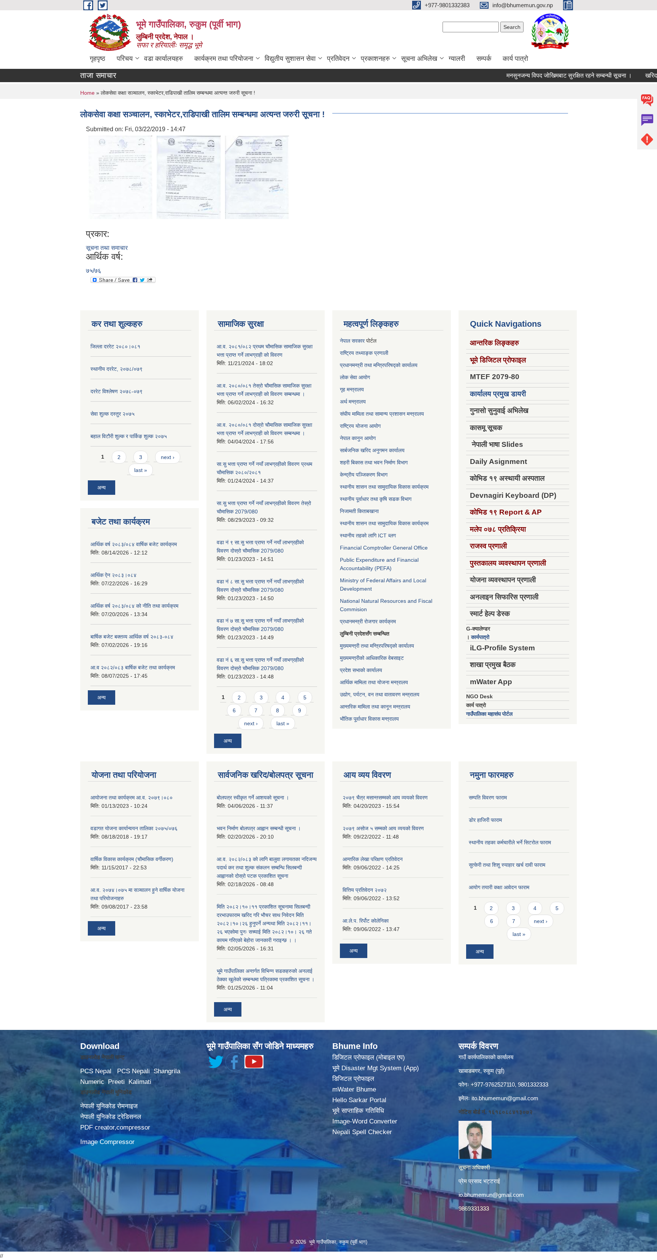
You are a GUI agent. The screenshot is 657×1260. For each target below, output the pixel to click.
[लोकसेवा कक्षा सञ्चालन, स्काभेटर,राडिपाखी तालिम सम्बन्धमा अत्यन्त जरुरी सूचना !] (120, 176)
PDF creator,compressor (115, 1127)
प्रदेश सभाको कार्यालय (361, 670)
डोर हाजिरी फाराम (485, 820)
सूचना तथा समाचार (107, 248)
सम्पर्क (483, 58)
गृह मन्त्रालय (352, 389)
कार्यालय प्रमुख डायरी (498, 394)
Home (87, 93)
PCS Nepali (133, 1071)
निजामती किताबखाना (359, 511)
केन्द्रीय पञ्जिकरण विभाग (363, 475)
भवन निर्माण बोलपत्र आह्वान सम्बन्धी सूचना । (259, 828)
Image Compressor (107, 1142)
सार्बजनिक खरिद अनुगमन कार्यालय (372, 450)
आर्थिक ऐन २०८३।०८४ (113, 575)
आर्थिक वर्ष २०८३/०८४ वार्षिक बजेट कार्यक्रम (133, 544)
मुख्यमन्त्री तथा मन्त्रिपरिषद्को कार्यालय (377, 646)
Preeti (116, 1081)
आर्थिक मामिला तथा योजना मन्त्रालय (374, 682)
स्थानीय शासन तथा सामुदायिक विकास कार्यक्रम (384, 487)
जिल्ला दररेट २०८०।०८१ (115, 346)
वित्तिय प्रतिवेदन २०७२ (365, 890)
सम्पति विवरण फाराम (488, 797)
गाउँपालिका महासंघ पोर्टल (489, 714)
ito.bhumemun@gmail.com (504, 1098)
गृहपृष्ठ (97, 58)
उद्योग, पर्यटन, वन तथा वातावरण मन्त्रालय (379, 694)
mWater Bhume (354, 1089)
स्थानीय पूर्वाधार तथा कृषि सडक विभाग (375, 499)
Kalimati (140, 1081)
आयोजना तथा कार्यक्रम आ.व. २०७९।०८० (131, 797)
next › (168, 457)
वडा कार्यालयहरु (163, 58)
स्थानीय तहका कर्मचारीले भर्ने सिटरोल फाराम (510, 842)
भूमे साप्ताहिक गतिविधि (358, 1110)
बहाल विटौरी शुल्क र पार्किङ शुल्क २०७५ (128, 436)
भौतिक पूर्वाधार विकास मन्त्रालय (369, 719)
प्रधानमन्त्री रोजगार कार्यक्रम (368, 621)
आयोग (364, 377)
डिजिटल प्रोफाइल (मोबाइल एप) (368, 1057)
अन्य (101, 488)
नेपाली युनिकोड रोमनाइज (109, 1106)
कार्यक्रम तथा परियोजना (223, 58)
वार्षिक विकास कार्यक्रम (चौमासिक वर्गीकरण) (131, 859)
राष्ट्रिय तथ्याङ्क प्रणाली (364, 353)
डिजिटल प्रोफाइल (353, 1078)
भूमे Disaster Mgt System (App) (375, 1068)
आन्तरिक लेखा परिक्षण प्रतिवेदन (373, 859)
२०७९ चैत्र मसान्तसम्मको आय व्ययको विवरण (385, 797)
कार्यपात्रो (480, 637)
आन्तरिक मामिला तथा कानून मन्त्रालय (375, 707)
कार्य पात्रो (515, 58)
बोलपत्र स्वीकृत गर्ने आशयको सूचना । (253, 797)
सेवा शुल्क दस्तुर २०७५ (112, 414)
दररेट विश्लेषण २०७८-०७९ (116, 391)
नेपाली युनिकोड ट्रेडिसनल (110, 1116)
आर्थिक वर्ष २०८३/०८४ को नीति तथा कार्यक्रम (134, 606)
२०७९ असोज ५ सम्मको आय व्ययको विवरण (383, 828)
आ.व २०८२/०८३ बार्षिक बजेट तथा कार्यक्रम (132, 667)
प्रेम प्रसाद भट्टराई (479, 1181)
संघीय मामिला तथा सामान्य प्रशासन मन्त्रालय (382, 414)
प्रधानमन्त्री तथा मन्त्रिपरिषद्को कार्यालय (378, 365)
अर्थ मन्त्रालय (353, 402)
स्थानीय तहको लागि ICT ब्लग (368, 535)
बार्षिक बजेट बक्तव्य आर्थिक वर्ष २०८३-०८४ (131, 637)
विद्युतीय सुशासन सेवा (290, 58)
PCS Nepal (95, 1071)
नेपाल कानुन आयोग (358, 438)
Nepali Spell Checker (362, 1132)
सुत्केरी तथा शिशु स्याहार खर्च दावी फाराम (507, 865)
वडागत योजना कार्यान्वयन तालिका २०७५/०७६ (134, 828)
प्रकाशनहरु (375, 58)
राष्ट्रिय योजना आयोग (360, 426)
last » (140, 470)
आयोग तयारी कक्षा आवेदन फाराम (499, 887)
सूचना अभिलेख (419, 58)
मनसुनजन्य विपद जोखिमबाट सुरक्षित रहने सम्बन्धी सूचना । (543, 75)
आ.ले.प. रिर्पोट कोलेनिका (366, 921)
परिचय (125, 58)
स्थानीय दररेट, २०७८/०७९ (116, 369)
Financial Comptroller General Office (384, 548)
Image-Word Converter (364, 1121)
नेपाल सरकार (352, 341)
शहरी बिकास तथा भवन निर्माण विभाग (374, 462)
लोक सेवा (349, 377)
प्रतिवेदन (338, 58)
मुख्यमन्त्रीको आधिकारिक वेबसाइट (372, 658)
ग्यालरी (457, 58)
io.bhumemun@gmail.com (491, 1195)
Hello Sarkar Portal (359, 1100)
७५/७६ (93, 270)
